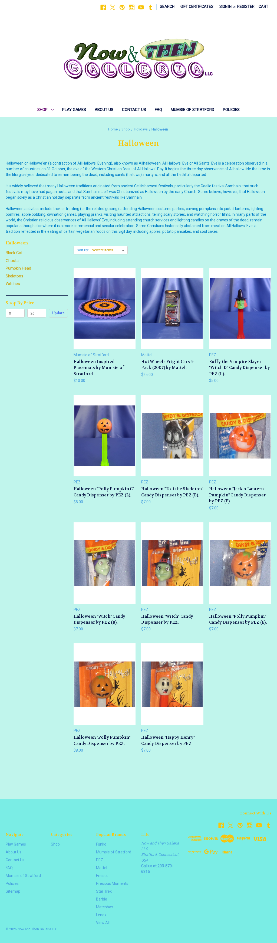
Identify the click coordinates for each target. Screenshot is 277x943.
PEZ (99, 860)
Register (246, 6)
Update (58, 313)
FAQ (158, 109)
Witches (13, 283)
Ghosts (12, 260)
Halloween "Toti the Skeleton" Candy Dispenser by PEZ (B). (172, 492)
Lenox (101, 915)
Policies (231, 109)
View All (103, 923)
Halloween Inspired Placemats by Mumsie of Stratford (99, 367)
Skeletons (14, 276)
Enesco (102, 875)
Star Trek (104, 891)
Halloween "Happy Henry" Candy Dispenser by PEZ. (168, 740)
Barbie (101, 899)
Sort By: (83, 250)
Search (167, 6)
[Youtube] (141, 7)
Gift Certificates (196, 6)
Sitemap (13, 891)
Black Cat (14, 252)
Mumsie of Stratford (192, 109)
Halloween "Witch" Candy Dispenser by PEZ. (167, 619)
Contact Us (134, 109)
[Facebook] (103, 7)
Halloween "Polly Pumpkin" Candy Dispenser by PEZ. (102, 740)
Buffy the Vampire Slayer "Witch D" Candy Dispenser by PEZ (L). (239, 367)
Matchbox (104, 907)
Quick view (103, 298)
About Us (104, 109)
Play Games (74, 109)
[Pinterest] (122, 7)
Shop (43, 109)
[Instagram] (131, 7)
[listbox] (109, 250)
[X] (113, 7)
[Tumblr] (150, 7)
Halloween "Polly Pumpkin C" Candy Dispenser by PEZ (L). (104, 492)
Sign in (225, 6)
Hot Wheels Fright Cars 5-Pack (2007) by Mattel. (167, 365)
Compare (102, 308)
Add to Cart (104, 318)
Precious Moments (112, 883)
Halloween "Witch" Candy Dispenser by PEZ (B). (100, 619)
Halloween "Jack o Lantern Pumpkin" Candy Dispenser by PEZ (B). (237, 495)
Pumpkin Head (18, 268)
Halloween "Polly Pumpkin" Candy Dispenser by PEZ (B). (238, 619)
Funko (101, 844)
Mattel (101, 868)
